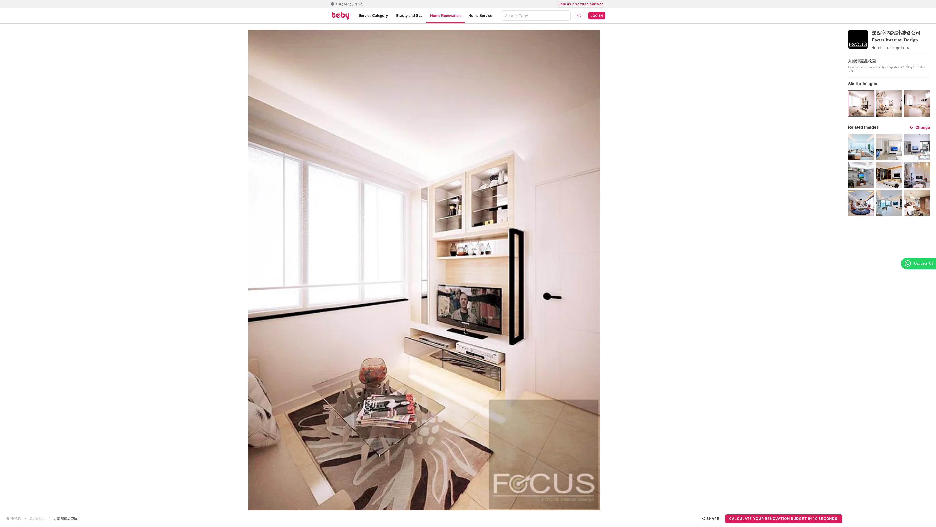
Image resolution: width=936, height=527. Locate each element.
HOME (16, 519)
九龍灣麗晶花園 (66, 519)
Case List (37, 519)
